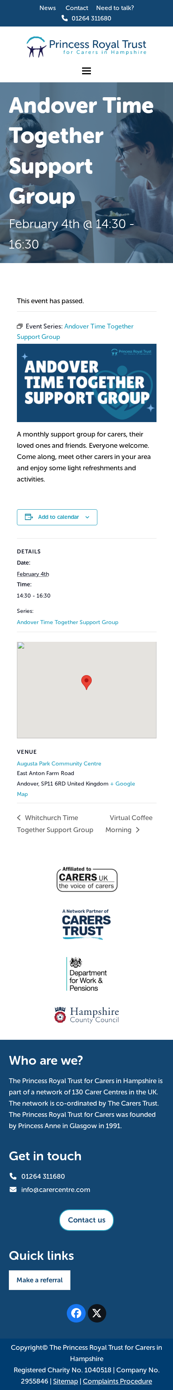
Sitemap (65, 1381)
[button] (86, 70)
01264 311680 (91, 18)
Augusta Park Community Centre (59, 763)
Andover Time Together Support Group (67, 622)
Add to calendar (58, 517)
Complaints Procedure (117, 1381)
